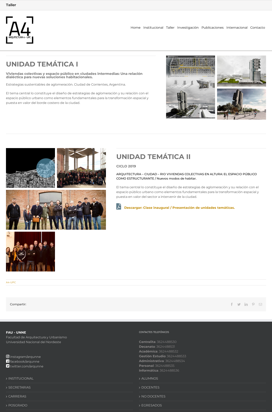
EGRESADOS (151, 405)
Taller (170, 27)
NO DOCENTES (153, 396)
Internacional (237, 27)
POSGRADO (17, 405)
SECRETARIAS (19, 387)
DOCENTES (150, 387)
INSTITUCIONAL (20, 378)
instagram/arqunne (25, 357)
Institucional (153, 27)
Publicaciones (213, 27)
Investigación (188, 27)
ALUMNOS (149, 378)
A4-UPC (11, 282)
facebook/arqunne (24, 361)
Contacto (257, 27)
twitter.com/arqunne (26, 366)
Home (136, 27)
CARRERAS (17, 396)
